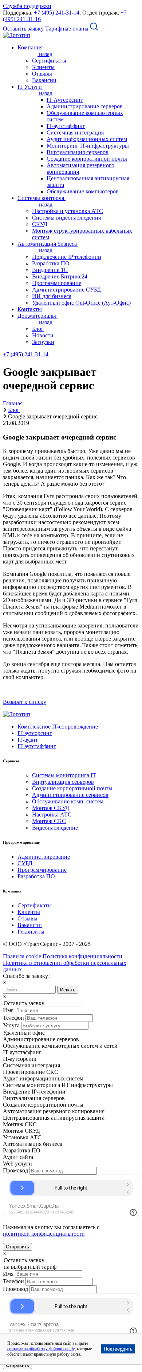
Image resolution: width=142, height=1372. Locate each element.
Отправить (17, 1246)
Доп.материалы (37, 316)
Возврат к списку (24, 702)
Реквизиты (30, 931)
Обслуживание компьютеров (83, 191)
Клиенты (43, 67)
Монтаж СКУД (50, 808)
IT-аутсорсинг (34, 733)
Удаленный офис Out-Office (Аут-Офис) (81, 303)
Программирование (56, 283)
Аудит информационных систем (87, 139)
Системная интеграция (75, 132)
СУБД (24, 863)
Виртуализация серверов (78, 152)
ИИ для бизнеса (51, 296)
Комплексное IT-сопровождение (57, 726)
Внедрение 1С (50, 270)
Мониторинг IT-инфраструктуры (88, 146)
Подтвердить (118, 1349)
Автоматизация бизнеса (47, 244)
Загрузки (43, 342)
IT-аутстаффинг (66, 126)
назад (45, 54)
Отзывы (42, 74)
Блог (38, 329)
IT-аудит (27, 740)
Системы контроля (41, 198)
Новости (43, 335)
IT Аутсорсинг (65, 100)
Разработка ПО (51, 263)
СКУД (39, 224)
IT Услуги (30, 87)
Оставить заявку (23, 28)
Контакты (29, 309)
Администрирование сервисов (70, 795)
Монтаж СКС (49, 821)
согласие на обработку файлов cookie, (41, 1348)
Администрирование (43, 857)
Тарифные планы (66, 28)
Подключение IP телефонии (66, 257)
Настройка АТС (52, 814)
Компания (30, 47)
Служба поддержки (27, 6)
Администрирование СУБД (66, 289)
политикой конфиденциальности (44, 1234)
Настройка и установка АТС (67, 211)
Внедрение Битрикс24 (59, 276)
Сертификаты (49, 60)
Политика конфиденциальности (82, 956)
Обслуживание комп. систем (67, 801)
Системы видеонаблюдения (66, 217)
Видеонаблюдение (55, 828)
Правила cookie (22, 956)
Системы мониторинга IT (64, 775)
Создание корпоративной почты (87, 159)
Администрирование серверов (85, 106)
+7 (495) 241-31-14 (56, 12)
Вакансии (44, 80)
